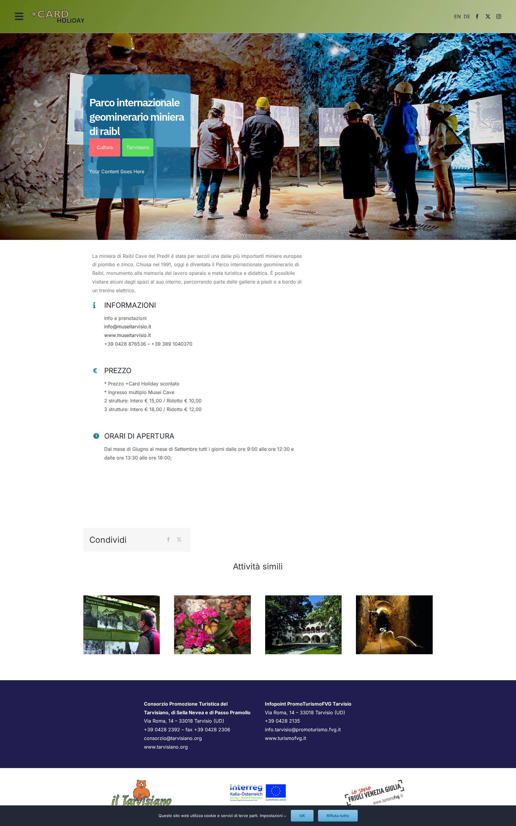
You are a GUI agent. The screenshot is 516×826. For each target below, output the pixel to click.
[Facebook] (168, 539)
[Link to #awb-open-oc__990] (19, 16)
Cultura (105, 147)
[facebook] (477, 16)
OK (302, 815)
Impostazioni (272, 815)
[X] (179, 539)
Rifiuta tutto (338, 815)
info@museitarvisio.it (127, 327)
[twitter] (488, 16)
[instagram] (498, 16)
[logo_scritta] (58, 8)
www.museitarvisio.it (127, 335)
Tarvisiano (137, 147)
